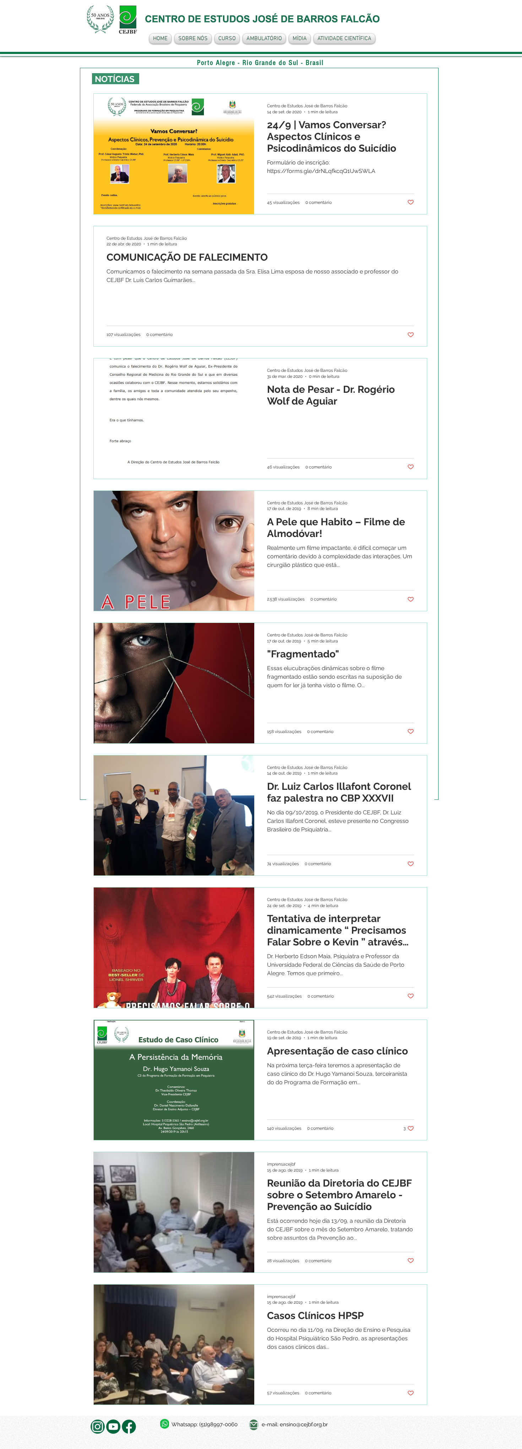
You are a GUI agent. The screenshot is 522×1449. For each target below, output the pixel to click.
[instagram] (98, 1427)
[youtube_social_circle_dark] (113, 1427)
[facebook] (129, 1427)
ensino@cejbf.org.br (304, 1424)
